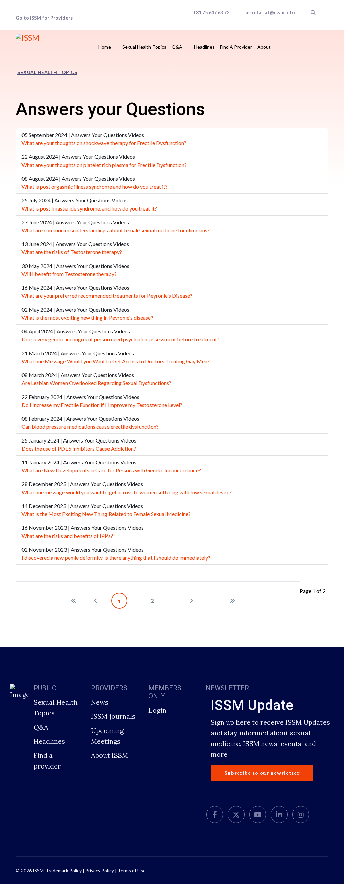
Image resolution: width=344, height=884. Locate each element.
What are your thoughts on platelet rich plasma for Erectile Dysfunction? (104, 164)
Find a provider (47, 760)
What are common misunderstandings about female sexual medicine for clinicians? (116, 230)
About (264, 47)
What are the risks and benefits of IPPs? (67, 535)
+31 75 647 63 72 (211, 12)
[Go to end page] (232, 600)
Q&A (177, 47)
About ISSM (109, 755)
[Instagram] (300, 814)
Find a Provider (236, 47)
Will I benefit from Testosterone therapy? (69, 274)
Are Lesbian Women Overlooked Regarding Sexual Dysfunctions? (96, 383)
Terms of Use (132, 870)
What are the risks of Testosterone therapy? (72, 252)
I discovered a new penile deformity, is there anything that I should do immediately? (116, 557)
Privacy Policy (99, 870)
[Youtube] (257, 814)
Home (104, 47)
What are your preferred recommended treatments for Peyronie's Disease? (107, 295)
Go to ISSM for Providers (44, 18)
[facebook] (214, 814)
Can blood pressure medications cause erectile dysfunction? (90, 426)
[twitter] (236, 814)
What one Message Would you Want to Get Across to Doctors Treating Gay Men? (116, 361)
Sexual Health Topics (144, 47)
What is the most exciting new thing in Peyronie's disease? (87, 317)
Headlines (204, 47)
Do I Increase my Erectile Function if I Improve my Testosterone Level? (102, 405)
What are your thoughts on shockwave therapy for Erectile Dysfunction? (104, 143)
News (100, 702)
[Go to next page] (191, 600)
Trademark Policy (64, 870)
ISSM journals (113, 716)
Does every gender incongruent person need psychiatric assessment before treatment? (120, 339)
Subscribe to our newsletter (262, 773)
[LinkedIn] (279, 814)
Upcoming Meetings (107, 735)
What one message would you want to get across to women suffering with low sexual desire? (127, 492)
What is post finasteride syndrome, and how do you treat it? (89, 208)
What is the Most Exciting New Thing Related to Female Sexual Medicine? (106, 514)
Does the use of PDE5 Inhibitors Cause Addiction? (79, 448)
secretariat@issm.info (269, 12)
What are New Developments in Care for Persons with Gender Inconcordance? (111, 470)
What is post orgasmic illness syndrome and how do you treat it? (95, 186)
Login (157, 710)
